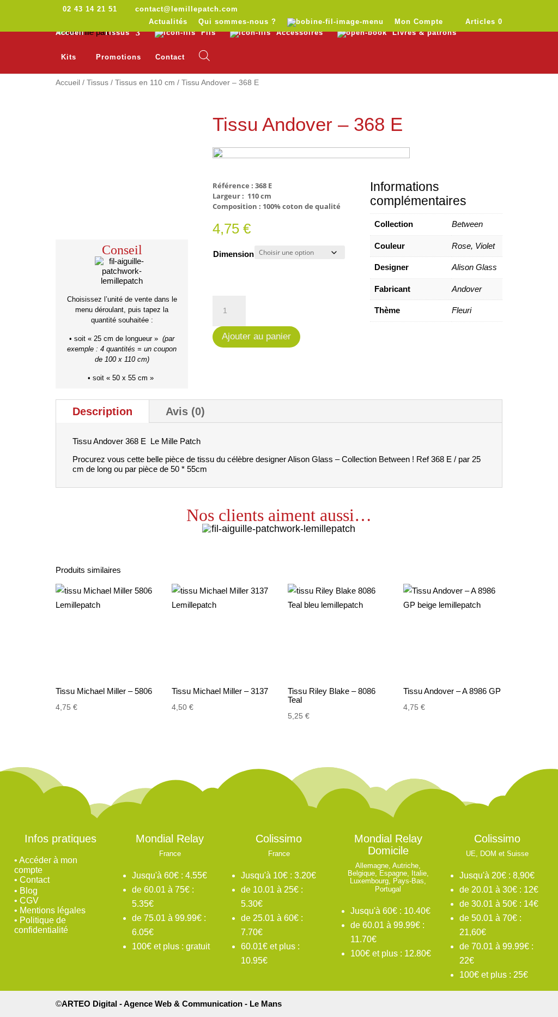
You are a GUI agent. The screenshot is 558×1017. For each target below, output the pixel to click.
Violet (485, 245)
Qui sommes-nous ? (237, 22)
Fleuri (461, 310)
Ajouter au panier (256, 336)
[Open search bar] (204, 55)
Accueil (70, 33)
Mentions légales (53, 910)
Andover (467, 289)
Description (102, 411)
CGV (29, 900)
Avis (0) (185, 411)
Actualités (168, 22)
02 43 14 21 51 (90, 9)
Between (467, 224)
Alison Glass (474, 267)
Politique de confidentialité (41, 925)
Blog (29, 890)
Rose (461, 245)
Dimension (233, 254)
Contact (170, 57)
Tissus (97, 83)
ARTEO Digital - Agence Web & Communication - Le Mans (172, 1003)
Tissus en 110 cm (145, 83)
